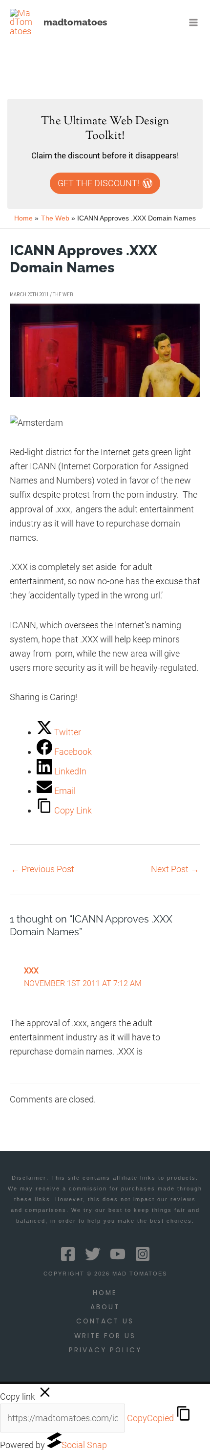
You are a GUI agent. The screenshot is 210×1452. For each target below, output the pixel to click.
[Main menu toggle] (193, 22)
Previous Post (42, 869)
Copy (150, 1418)
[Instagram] (142, 1254)
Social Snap (84, 1445)
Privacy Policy (105, 1350)
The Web (63, 294)
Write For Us (105, 1336)
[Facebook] (68, 1254)
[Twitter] (93, 1254)
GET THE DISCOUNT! (98, 183)
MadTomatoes (75, 22)
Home (105, 1293)
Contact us (105, 1321)
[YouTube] (118, 1254)
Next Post (175, 869)
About (105, 1307)
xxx (31, 971)
